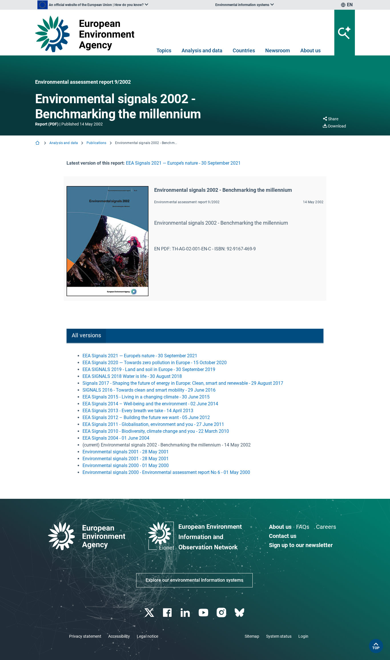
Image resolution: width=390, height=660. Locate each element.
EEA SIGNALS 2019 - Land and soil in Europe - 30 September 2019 (149, 369)
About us (310, 50)
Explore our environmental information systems (194, 580)
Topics (163, 50)
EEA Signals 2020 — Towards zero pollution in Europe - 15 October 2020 (155, 362)
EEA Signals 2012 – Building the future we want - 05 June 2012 (146, 417)
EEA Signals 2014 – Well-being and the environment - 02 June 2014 (150, 403)
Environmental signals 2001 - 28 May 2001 (126, 451)
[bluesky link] (240, 613)
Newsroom (277, 50)
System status (279, 636)
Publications (96, 143)
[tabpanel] (195, 414)
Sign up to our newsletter (301, 545)
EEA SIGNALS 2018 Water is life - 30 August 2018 (132, 376)
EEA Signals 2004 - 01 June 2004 (116, 438)
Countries (244, 50)
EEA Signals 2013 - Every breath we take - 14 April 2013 (138, 410)
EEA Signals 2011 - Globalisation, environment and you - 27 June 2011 (153, 424)
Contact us (282, 536)
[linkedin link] (186, 613)
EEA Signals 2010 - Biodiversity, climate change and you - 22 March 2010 (156, 431)
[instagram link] (222, 613)
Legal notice (147, 636)
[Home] (38, 143)
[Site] (87, 33)
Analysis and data (202, 50)
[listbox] (92, 5)
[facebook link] (168, 613)
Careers (326, 526)
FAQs (302, 526)
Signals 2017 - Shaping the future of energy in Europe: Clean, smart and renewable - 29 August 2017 (183, 383)
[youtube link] (204, 613)
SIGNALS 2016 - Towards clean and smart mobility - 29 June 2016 (149, 390)
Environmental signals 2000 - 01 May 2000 (126, 465)
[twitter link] (149, 613)
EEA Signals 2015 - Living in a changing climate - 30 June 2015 (146, 397)
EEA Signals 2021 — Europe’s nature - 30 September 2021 (183, 163)
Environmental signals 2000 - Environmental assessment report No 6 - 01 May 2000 (166, 472)
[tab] (86, 336)
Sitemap (252, 636)
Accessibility (119, 636)
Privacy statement (85, 636)
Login (303, 636)
